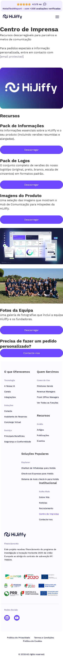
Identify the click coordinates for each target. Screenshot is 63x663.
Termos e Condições (44, 637)
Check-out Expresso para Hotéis (37, 473)
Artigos (40, 430)
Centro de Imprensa (49, 514)
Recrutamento (46, 508)
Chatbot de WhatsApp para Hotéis (38, 468)
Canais (7, 391)
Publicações (43, 435)
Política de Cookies (32, 641)
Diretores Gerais (45, 386)
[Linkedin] (7, 618)
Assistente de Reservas (15, 416)
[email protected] (12, 56)
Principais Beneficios (14, 436)
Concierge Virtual (12, 422)
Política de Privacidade (18, 637)
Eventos (41, 441)
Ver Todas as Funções (47, 403)
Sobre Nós (44, 497)
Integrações (10, 397)
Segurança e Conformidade (17, 441)
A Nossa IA (9, 386)
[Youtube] (17, 618)
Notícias (43, 503)
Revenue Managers (46, 391)
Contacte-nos (45, 519)
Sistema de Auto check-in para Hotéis (40, 479)
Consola (8, 411)
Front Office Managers (48, 397)
